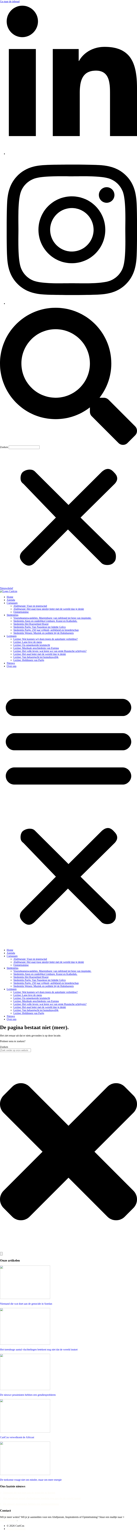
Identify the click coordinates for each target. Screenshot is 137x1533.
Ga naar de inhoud (10, 1)
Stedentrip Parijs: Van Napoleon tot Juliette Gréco (39, 627)
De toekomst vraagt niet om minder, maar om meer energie (31, 1479)
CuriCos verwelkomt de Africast (17, 1437)
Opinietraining (21, 612)
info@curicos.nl (8, 1520)
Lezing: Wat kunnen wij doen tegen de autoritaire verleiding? (45, 639)
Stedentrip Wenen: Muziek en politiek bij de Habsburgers (43, 633)
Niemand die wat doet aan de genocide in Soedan (26, 1303)
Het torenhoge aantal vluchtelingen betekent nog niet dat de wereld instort (39, 1349)
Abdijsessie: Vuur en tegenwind (30, 606)
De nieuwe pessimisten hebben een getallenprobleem (28, 1394)
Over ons (11, 666)
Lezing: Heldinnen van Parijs (28, 660)
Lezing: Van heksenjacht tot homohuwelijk (35, 657)
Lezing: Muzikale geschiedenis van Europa (36, 648)
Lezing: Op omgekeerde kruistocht (31, 645)
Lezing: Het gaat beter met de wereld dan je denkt (39, 654)
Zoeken (4, 447)
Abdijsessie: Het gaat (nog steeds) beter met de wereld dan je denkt (48, 609)
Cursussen (12, 602)
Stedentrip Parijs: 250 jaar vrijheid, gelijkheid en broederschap (46, 630)
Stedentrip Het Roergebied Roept (30, 624)
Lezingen (12, 636)
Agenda (11, 599)
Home (10, 596)
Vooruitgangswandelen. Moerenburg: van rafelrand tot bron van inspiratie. (52, 618)
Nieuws (11, 663)
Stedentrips (12, 615)
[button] (68, 377)
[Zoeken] (1, 1253)
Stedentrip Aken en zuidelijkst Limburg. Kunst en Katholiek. (45, 621)
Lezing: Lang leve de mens (27, 642)
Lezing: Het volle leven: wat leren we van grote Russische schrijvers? (50, 651)
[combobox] (15, 1050)
